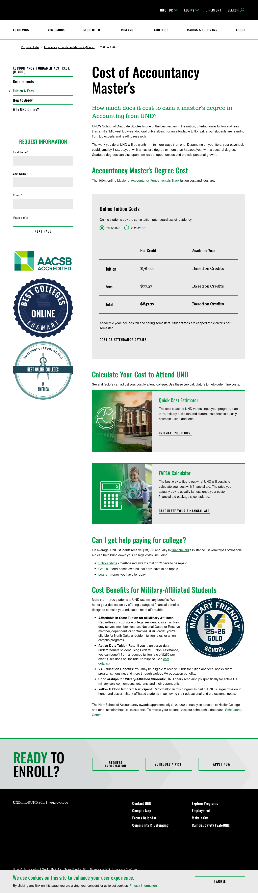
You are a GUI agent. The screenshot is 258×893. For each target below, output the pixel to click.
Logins (189, 10)
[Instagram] (16, 814)
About (240, 29)
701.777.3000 (58, 802)
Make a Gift (200, 817)
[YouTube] (45, 814)
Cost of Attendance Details (123, 339)
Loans (102, 574)
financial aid (180, 550)
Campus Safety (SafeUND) (211, 825)
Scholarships (107, 563)
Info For (166, 10)
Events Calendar (144, 817)
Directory (213, 10)
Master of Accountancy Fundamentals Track (148, 180)
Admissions (56, 29)
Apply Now (222, 764)
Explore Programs (205, 803)
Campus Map (141, 810)
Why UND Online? (26, 109)
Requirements (23, 81)
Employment (201, 810)
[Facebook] (25, 814)
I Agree (229, 881)
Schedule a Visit (169, 764)
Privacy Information (143, 885)
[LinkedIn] (35, 814)
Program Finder (30, 47)
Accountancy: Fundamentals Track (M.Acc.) (69, 47)
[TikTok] (54, 814)
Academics (21, 29)
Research (128, 29)
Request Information (115, 764)
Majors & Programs (202, 29)
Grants (103, 568)
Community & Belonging (150, 825)
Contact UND (141, 803)
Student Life (92, 29)
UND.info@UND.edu (29, 802)
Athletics (161, 29)
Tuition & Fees (23, 90)
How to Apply (23, 100)
